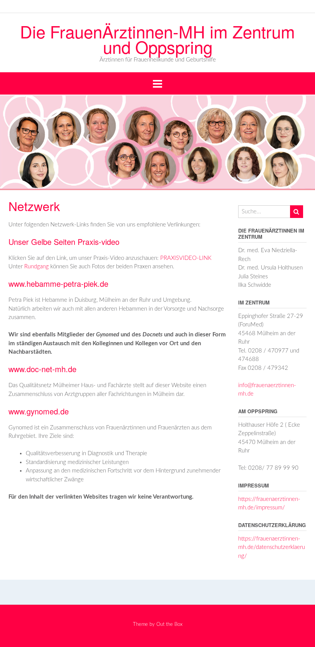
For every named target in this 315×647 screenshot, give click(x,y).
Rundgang (36, 266)
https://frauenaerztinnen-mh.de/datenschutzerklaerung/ (271, 547)
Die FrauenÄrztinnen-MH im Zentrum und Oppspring (157, 38)
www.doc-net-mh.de (42, 368)
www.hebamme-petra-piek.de (58, 283)
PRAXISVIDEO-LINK (186, 258)
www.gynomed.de (38, 411)
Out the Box (169, 624)
